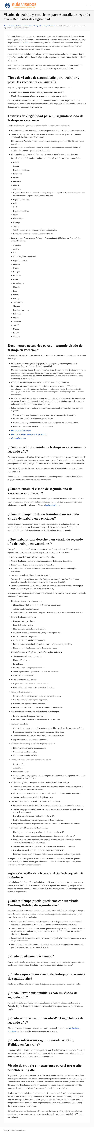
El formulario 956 (18, 438)
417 (21, 43)
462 (26, 43)
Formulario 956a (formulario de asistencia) (28, 434)
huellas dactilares (52, 505)
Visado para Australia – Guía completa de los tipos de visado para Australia (31, 26)
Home (5, 26)
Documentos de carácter (21, 430)
